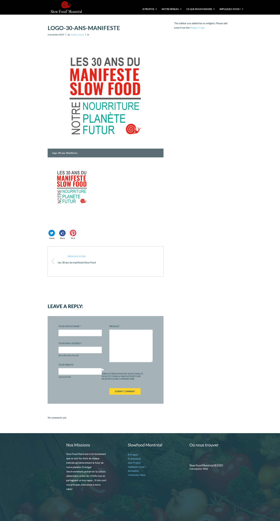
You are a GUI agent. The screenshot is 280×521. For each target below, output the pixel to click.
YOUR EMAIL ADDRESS (70, 343)
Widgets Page (197, 27)
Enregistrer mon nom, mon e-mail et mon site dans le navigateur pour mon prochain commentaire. (122, 376)
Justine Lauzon (77, 34)
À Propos (133, 454)
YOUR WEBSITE (66, 364)
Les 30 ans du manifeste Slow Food (77, 259)
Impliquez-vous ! (137, 466)
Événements (134, 458)
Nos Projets (134, 462)
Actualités (133, 470)
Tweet (51, 238)
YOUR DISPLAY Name (69, 326)
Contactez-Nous (137, 474)
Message (114, 326)
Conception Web (198, 469)
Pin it (73, 238)
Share (62, 238)
